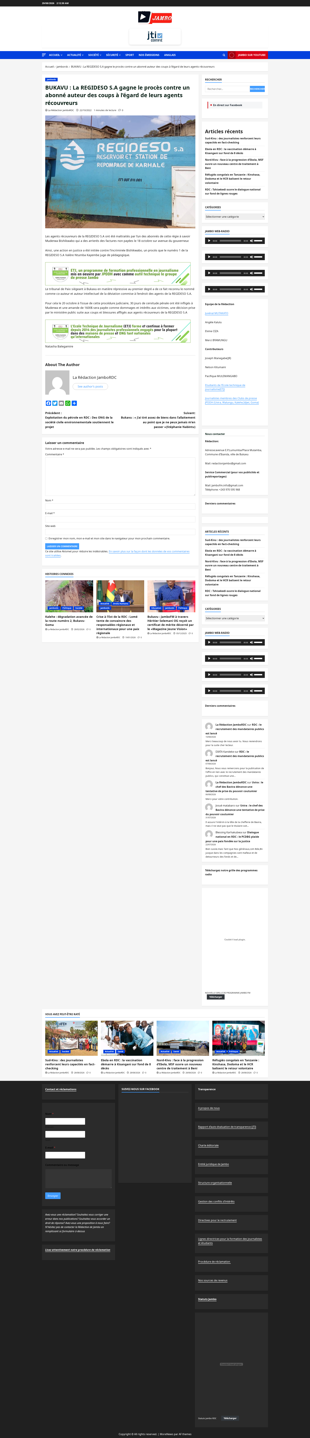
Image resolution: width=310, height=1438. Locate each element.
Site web (50, 526)
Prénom (49, 1127)
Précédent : (79, 420)
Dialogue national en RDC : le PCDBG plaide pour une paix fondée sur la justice (232, 837)
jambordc (51, 79)
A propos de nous (209, 1108)
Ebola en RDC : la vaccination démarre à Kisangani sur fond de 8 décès (126, 1064)
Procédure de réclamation (214, 1261)
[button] (44, 55)
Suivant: (158, 420)
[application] (235, 241)
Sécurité (112, 55)
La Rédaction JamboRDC (61, 110)
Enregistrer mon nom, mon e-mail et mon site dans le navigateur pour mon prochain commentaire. (109, 538)
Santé (120, 1051)
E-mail (50, 513)
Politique (66, 608)
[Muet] (251, 240)
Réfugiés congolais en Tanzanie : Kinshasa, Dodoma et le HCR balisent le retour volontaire (232, 179)
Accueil (54, 55)
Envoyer (53, 1196)
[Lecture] (209, 240)
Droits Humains (120, 603)
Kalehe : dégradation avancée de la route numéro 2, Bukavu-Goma (69, 621)
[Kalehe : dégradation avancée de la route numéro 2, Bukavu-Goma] (69, 596)
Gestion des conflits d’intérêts (216, 1201)
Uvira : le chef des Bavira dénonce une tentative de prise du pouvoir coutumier (234, 787)
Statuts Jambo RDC (207, 1418)
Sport (129, 55)
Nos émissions (149, 55)
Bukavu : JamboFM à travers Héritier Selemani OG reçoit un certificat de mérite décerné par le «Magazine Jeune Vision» (170, 623)
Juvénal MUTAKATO (216, 313)
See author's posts (90, 386)
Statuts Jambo (207, 1299)
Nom (49, 500)
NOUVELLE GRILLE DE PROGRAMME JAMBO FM (227, 992)
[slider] (258, 240)
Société (93, 55)
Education (156, 608)
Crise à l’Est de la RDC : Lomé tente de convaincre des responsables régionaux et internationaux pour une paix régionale (117, 625)
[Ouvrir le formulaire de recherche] (224, 55)
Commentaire (54, 454)
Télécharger (215, 996)
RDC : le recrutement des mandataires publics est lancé (235, 729)
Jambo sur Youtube (252, 55)
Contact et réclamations (60, 1089)
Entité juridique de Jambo (213, 1164)
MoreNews (166, 1434)
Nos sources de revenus (212, 1280)
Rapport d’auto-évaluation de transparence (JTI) (227, 1127)
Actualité (74, 55)
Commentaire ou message (62, 1165)
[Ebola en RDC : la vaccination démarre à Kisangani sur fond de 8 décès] (127, 1038)
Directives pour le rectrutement (217, 1220)
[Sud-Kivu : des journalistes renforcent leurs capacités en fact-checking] (71, 1038)
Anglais (170, 55)
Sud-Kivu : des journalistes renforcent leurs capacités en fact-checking (70, 1064)
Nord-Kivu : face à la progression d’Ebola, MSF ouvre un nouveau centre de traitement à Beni (234, 164)
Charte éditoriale (208, 1145)
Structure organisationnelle (215, 1182)
